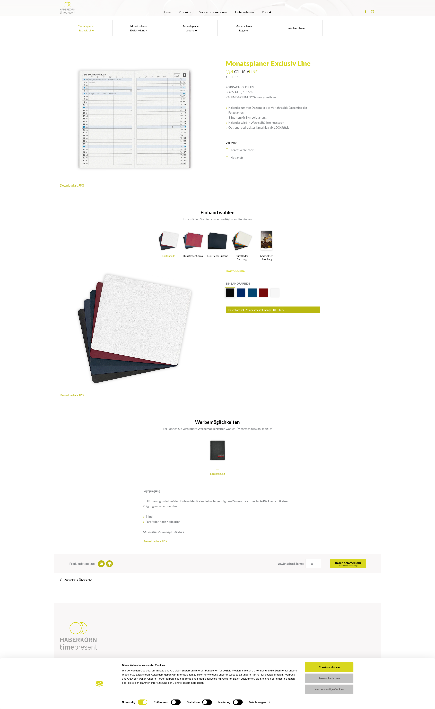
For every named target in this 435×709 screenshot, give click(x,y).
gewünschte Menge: (291, 563)
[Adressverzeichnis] (227, 149)
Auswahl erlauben (329, 678)
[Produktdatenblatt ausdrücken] (109, 563)
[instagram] (372, 11)
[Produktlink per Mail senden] (101, 563)
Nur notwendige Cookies (329, 689)
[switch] (176, 702)
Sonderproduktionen (213, 12)
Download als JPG (72, 185)
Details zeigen (257, 702)
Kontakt (267, 12)
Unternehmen (244, 12)
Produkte (185, 12)
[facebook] (365, 11)
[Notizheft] (227, 157)
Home (166, 12)
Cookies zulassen (329, 667)
